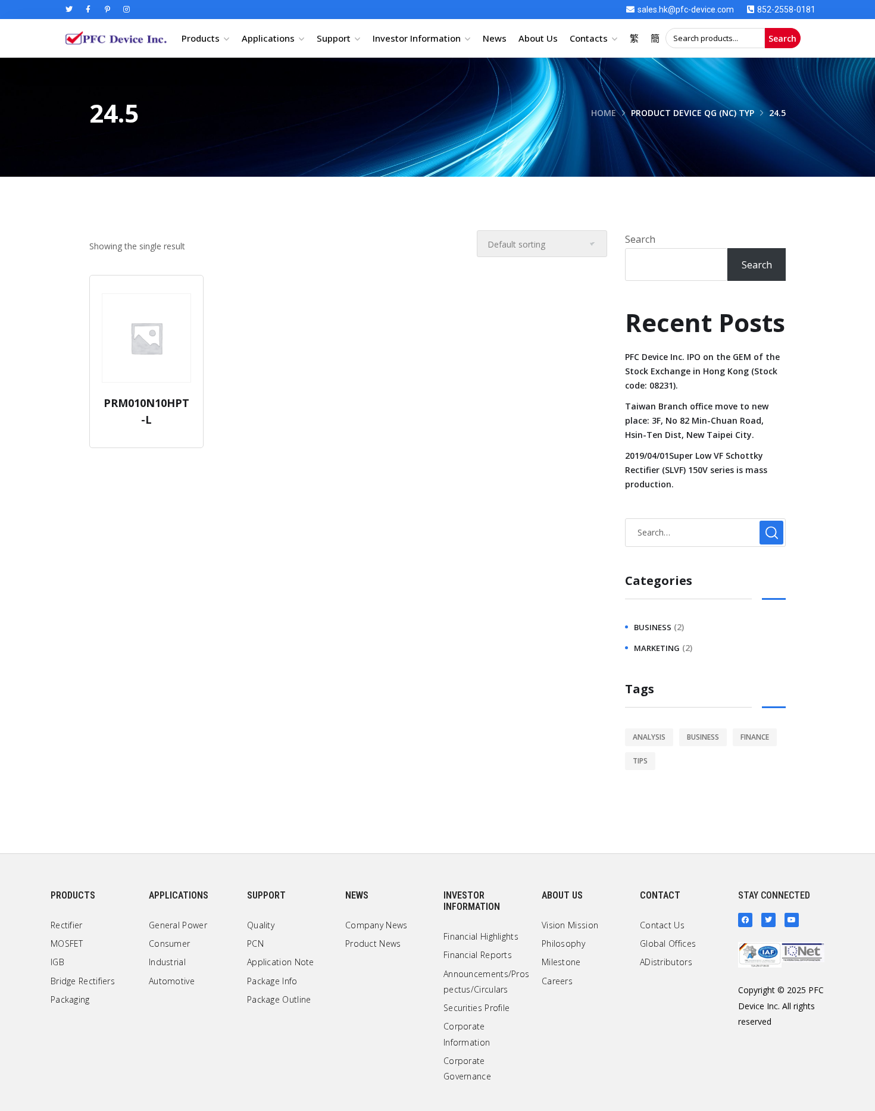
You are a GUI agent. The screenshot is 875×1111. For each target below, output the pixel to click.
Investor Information (417, 38)
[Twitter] (69, 9)
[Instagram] (126, 9)
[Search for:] (705, 532)
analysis (649, 737)
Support (334, 38)
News (495, 38)
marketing (657, 648)
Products (201, 38)
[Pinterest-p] (107, 9)
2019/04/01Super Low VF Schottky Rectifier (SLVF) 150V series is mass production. (696, 470)
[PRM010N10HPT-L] (146, 338)
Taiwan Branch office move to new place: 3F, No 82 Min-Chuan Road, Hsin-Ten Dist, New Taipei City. (696, 420)
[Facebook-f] (88, 9)
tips (640, 761)
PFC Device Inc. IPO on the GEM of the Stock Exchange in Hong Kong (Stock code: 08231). (702, 371)
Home (603, 112)
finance (754, 737)
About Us (538, 38)
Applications (268, 38)
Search (782, 38)
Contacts (589, 38)
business (652, 627)
